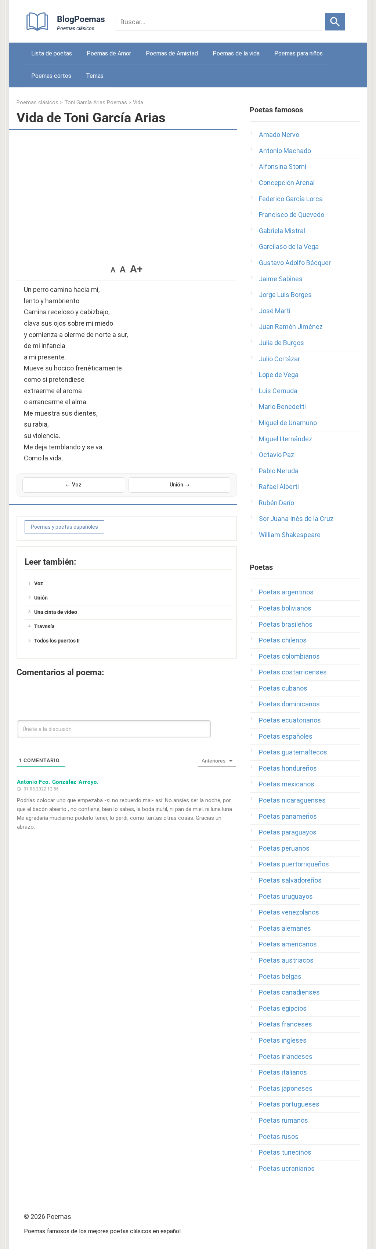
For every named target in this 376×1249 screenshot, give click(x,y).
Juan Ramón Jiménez (291, 326)
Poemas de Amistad (172, 53)
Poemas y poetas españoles (64, 527)
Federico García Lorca (291, 199)
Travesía (44, 626)
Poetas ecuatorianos (290, 720)
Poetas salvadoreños (290, 880)
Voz (38, 583)
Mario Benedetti (282, 406)
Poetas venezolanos (289, 912)
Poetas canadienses (289, 992)
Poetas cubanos (283, 688)
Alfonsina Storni (282, 166)
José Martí (274, 311)
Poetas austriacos (286, 960)
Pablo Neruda (279, 471)
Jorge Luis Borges (285, 294)
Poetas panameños (288, 816)
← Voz (74, 485)
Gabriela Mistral (282, 231)
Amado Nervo (279, 134)
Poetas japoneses (285, 1088)
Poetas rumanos (283, 1120)
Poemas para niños (298, 53)
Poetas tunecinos (285, 1152)
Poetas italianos (283, 1072)
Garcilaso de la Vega (289, 246)
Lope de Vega (279, 375)
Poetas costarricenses (293, 672)
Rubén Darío (276, 503)
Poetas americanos (288, 944)
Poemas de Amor (109, 53)
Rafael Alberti (279, 486)
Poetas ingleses (283, 1040)
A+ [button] (136, 269)
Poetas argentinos (286, 592)
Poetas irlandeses (285, 1056)
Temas (95, 75)
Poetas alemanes (285, 928)
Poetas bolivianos (285, 608)
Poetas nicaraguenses (292, 800)
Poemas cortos (51, 75)
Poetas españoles (285, 736)
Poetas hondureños (288, 768)
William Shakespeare (290, 535)
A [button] (113, 269)
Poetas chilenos (283, 640)
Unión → (179, 485)
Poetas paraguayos (288, 832)
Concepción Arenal (287, 183)
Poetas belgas (280, 976)
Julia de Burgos (281, 343)
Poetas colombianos (289, 656)
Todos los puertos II (57, 641)
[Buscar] (335, 21)
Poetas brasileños (285, 624)
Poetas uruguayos (286, 896)
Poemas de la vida (236, 53)
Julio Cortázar (279, 359)
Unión (41, 598)
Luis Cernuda (278, 391)
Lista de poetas (51, 53)
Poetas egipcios (283, 1008)
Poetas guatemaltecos (293, 752)
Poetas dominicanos (289, 704)
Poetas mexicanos (286, 784)
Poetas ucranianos (287, 1168)
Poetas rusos (279, 1136)
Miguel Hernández (285, 439)
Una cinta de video (55, 612)
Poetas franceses (285, 1024)
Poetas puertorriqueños (294, 864)
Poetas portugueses (289, 1104)
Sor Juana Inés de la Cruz (296, 518)
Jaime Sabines (281, 279)
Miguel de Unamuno (288, 423)
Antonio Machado (285, 151)
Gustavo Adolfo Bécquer (295, 263)
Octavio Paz (276, 455)
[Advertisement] (127, 196)
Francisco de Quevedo (291, 214)
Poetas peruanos (284, 848)
